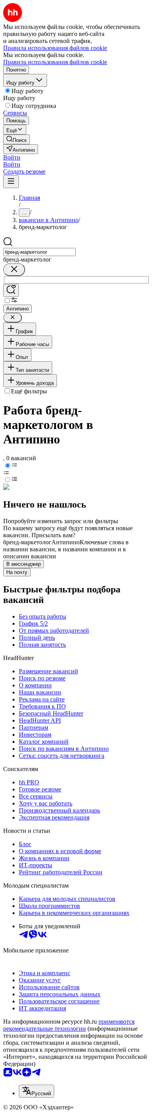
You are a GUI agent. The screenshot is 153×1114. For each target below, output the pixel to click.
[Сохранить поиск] (11, 290)
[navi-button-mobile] (11, 181)
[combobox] (39, 252)
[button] (11, 157)
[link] (16, 139)
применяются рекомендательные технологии (69, 1025)
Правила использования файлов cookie (55, 62)
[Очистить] (14, 269)
